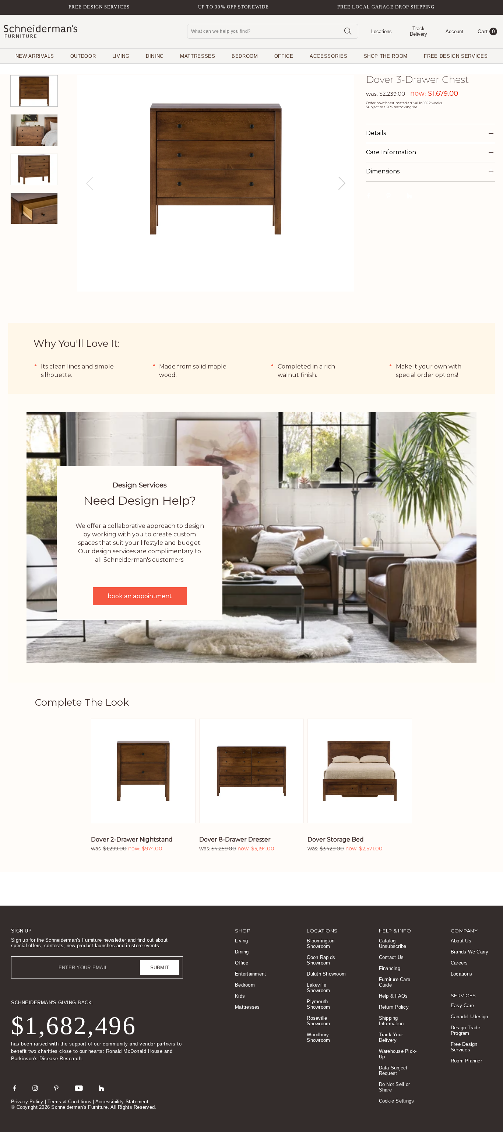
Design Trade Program (465, 1030)
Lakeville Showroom (318, 987)
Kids (240, 996)
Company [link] (464, 931)
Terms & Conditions (69, 1101)
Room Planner (466, 1061)
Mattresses (197, 56)
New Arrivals (34, 56)
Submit (159, 967)
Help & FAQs (393, 996)
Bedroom (245, 56)
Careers (459, 963)
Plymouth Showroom (318, 1004)
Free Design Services (99, 7)
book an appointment (140, 596)
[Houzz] (101, 1088)
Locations (461, 974)
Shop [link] (242, 931)
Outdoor (83, 56)
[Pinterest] (56, 1088)
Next (342, 183)
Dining (155, 56)
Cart (486, 31)
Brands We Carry (470, 952)
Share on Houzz (409, 195)
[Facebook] (14, 1088)
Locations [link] (322, 931)
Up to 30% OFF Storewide (233, 7)
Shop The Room (386, 56)
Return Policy (394, 1007)
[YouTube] (79, 1088)
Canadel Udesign (469, 1016)
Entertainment (250, 974)
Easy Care (462, 1005)
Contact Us (391, 957)
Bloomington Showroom (320, 943)
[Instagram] (35, 1088)
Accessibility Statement (121, 1101)
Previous (90, 183)
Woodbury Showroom (318, 1037)
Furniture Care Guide (395, 982)
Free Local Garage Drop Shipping (386, 7)
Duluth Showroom (326, 974)
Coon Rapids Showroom (321, 960)
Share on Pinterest (388, 195)
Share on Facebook (369, 195)
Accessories (328, 56)
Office (283, 56)
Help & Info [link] (395, 931)
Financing (389, 968)
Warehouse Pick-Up (398, 1053)
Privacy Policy (27, 1101)
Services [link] (463, 995)
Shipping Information (391, 1020)
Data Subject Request (393, 1070)
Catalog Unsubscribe (393, 943)
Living (121, 56)
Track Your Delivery (391, 1037)
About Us (461, 941)
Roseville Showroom (318, 1020)
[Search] (347, 31)
